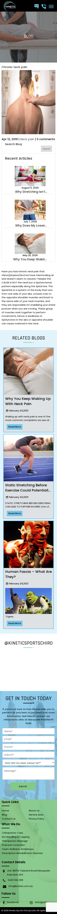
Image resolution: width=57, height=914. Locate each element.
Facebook (13, 902)
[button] (51, 6)
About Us (34, 810)
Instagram (41, 902)
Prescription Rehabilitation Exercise (22, 853)
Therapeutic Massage (15, 841)
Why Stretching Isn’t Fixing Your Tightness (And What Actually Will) (30, 192)
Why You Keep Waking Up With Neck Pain (30, 259)
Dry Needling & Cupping (15, 836)
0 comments (46, 139)
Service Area (36, 814)
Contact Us (9, 818)
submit (23, 786)
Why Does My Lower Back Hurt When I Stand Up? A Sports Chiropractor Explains (30, 225)
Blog (4, 814)
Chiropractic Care (12, 832)
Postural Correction (13, 845)
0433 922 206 (15, 880)
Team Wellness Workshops (18, 849)
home (5, 810)
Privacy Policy (36, 818)
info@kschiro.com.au (21, 886)
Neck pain (27, 139)
